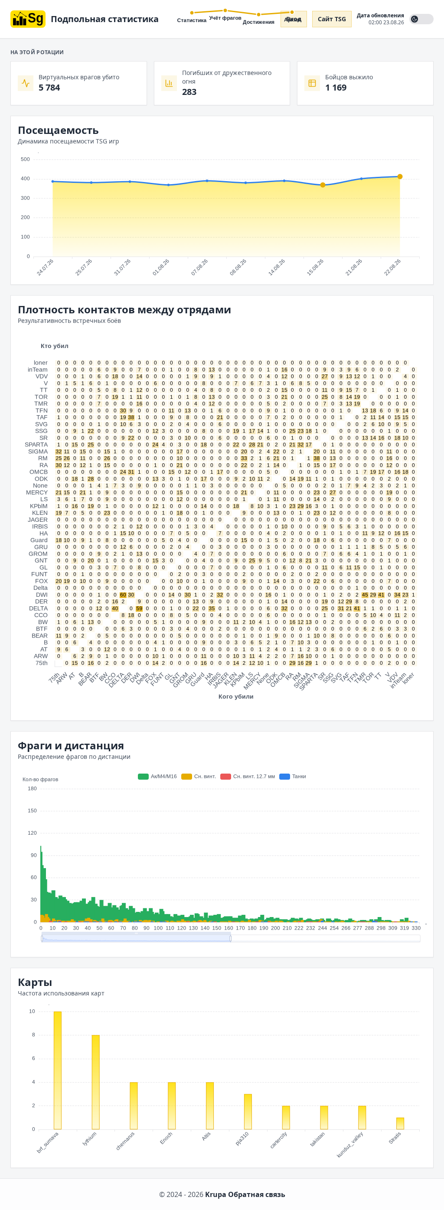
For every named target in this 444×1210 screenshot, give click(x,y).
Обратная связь (256, 1194)
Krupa (215, 1194)
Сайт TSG (332, 19)
